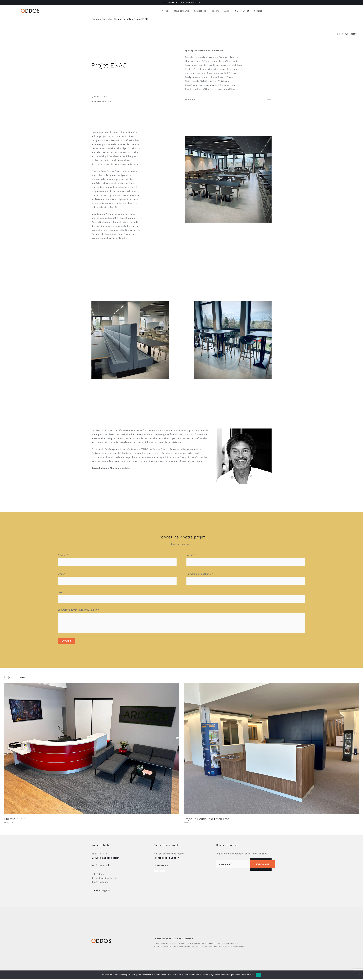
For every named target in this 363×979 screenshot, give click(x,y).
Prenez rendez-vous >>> (167, 857)
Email (62, 574)
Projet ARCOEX (14, 819)
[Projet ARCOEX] (91, 748)
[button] (7, 753)
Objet (61, 592)
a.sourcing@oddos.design (105, 857)
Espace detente (122, 19)
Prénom (63, 555)
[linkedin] (162, 871)
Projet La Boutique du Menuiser (206, 819)
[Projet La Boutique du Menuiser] (271, 748)
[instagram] (156, 871)
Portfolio (107, 19)
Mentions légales (100, 890)
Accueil (95, 19)
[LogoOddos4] (31, 10)
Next (353, 33)
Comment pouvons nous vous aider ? (78, 609)
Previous (343, 33)
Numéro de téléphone (199, 574)
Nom (190, 555)
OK (258, 974)
